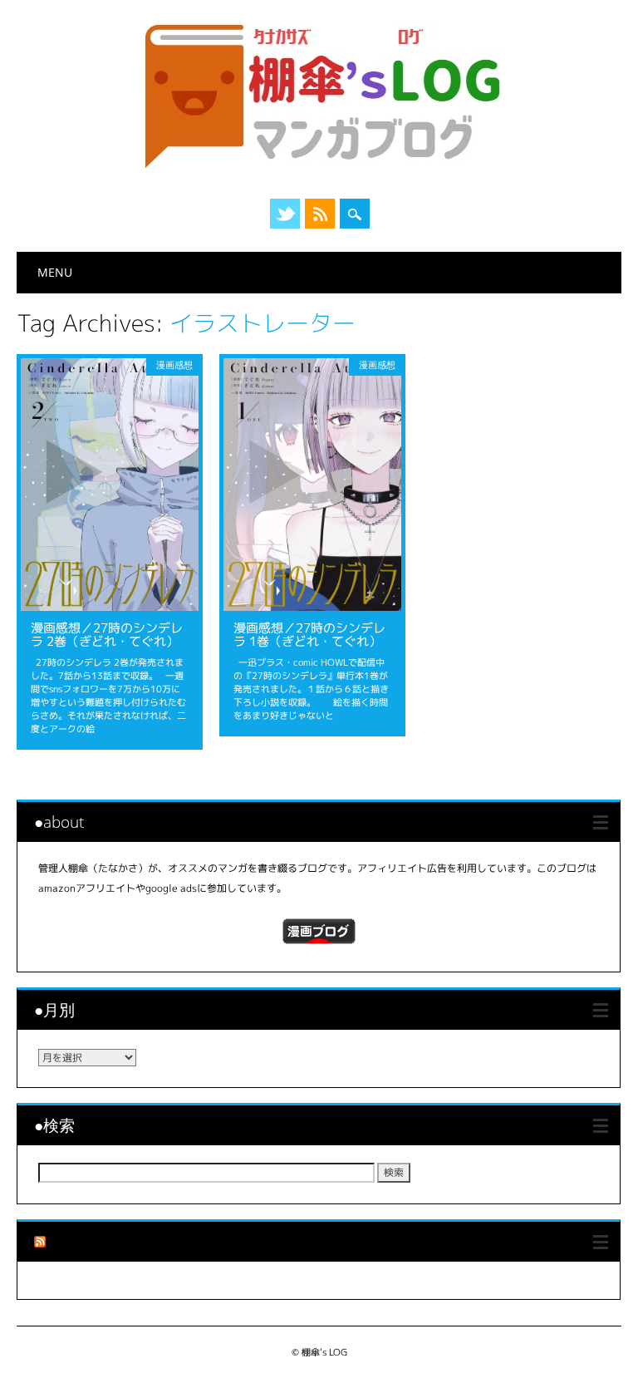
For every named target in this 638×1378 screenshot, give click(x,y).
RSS (320, 214)
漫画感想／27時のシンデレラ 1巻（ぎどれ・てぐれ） (309, 634)
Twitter (285, 214)
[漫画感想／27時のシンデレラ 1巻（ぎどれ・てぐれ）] (312, 606)
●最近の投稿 (94, 1241)
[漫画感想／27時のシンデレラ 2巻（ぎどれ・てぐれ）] (110, 606)
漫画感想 (174, 364)
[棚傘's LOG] (319, 168)
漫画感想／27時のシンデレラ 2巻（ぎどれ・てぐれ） (107, 634)
